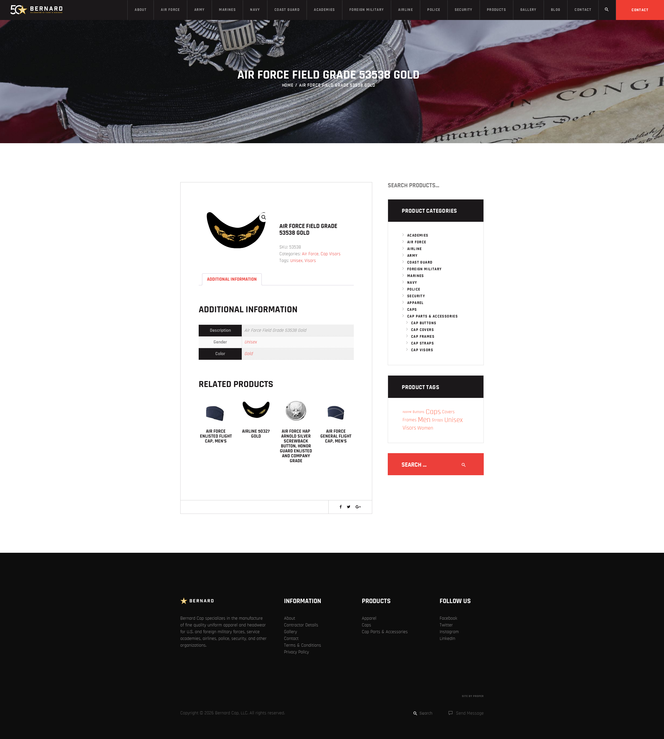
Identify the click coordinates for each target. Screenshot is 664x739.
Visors (310, 260)
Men (424, 420)
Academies (417, 235)
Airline (414, 249)
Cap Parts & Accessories (432, 316)
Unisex (296, 260)
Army (412, 256)
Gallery (290, 632)
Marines (415, 276)
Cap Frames (422, 337)
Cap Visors (331, 254)
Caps (412, 310)
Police (413, 289)
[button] (263, 217)
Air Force (310, 254)
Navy (412, 283)
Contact (291, 638)
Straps (437, 420)
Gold (248, 353)
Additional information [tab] (232, 279)
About (289, 618)
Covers (448, 412)
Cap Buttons (423, 323)
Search (478, 185)
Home (288, 85)
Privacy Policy (296, 652)
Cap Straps (422, 343)
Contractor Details (301, 625)
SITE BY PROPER (473, 696)
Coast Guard (419, 262)
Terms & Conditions (302, 645)
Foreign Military (424, 269)
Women (425, 428)
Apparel (415, 303)
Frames (410, 419)
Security (416, 296)
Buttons (418, 412)
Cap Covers (422, 330)
